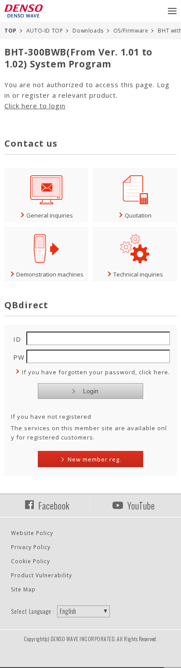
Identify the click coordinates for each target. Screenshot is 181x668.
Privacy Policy (31, 547)
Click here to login (34, 105)
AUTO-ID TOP (44, 30)
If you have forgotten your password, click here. (96, 372)
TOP (10, 30)
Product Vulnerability (41, 575)
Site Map (23, 589)
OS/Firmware (130, 30)
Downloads (87, 30)
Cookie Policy (30, 561)
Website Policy (32, 533)
